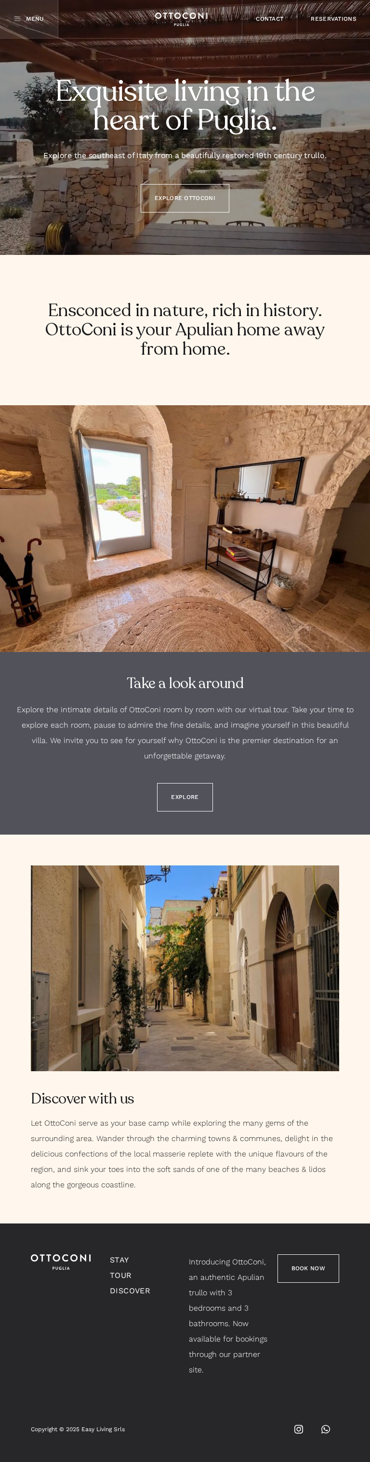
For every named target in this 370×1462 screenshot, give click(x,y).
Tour (121, 1275)
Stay (119, 1259)
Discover (130, 1290)
